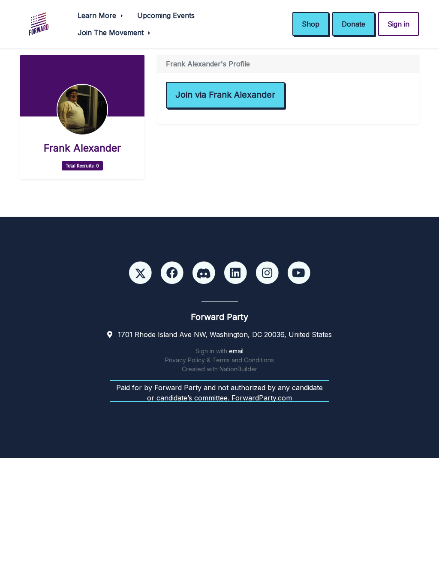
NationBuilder (238, 369)
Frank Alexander (82, 148)
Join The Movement (112, 32)
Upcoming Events (166, 15)
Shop (310, 24)
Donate (353, 24)
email (236, 351)
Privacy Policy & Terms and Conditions (219, 360)
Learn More (98, 15)
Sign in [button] (398, 24)
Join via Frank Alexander (225, 95)
